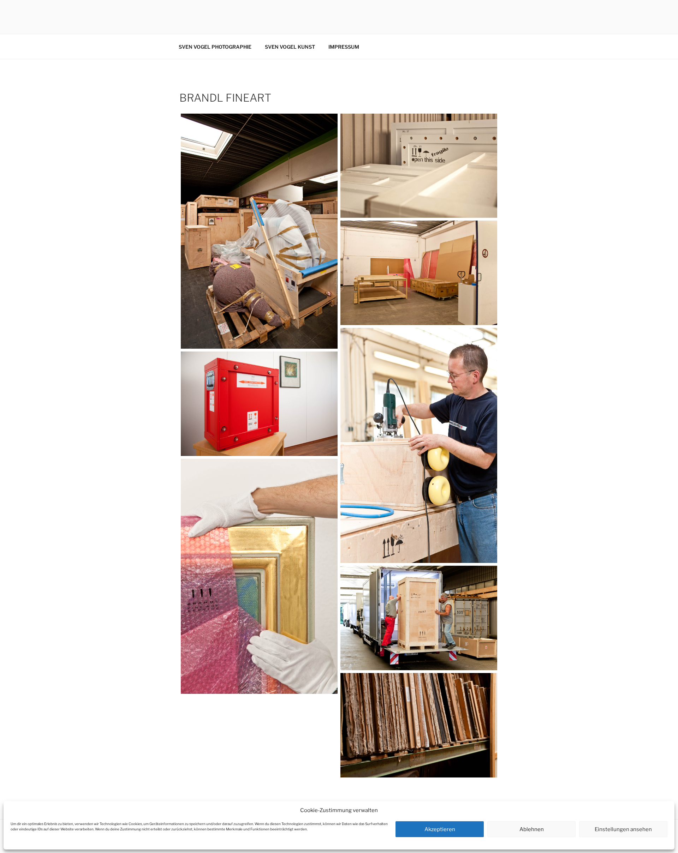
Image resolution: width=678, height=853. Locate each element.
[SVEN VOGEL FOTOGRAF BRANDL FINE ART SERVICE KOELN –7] (259, 576)
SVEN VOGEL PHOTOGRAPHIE (215, 47)
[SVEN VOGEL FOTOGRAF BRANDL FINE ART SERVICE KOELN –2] (259, 231)
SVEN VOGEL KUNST (290, 47)
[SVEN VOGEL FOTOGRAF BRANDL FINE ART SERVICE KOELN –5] (418, 445)
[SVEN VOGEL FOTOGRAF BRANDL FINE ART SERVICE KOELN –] (418, 725)
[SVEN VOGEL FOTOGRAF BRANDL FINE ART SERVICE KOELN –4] (418, 273)
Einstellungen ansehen (623, 829)
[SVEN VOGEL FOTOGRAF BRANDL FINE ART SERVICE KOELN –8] (418, 618)
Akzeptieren (439, 829)
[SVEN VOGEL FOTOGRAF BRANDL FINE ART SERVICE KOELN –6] (259, 404)
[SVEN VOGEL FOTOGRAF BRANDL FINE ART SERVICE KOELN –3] (418, 166)
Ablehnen (531, 829)
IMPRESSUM (343, 47)
